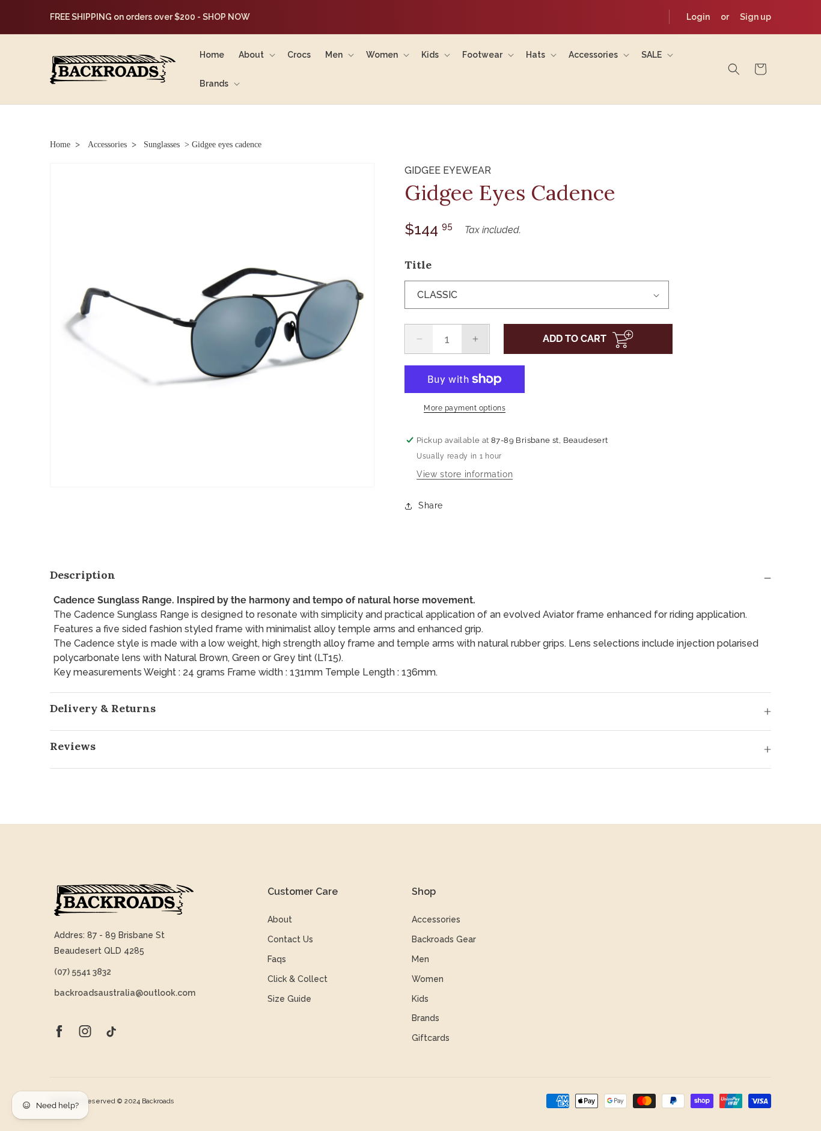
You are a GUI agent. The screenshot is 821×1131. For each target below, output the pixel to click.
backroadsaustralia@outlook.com (124, 993)
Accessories (107, 144)
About (279, 919)
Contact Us (290, 939)
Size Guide (289, 999)
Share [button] (430, 505)
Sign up (755, 17)
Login (698, 17)
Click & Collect (297, 979)
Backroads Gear (444, 939)
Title (418, 265)
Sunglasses (162, 144)
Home (60, 144)
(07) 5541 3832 (82, 972)
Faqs (276, 959)
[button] (255, 54)
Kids (420, 999)
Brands (425, 1018)
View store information (465, 474)
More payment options (464, 408)
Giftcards (431, 1038)
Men (420, 959)
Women (428, 979)
